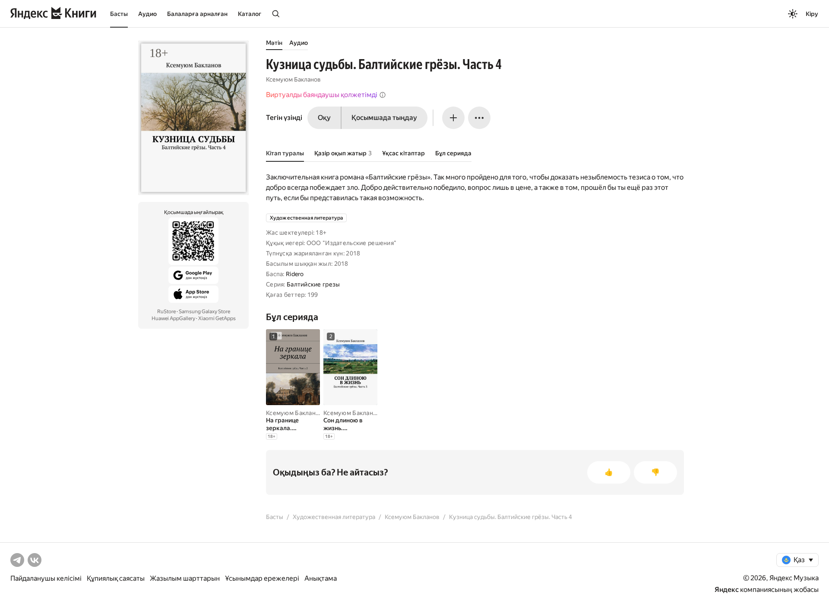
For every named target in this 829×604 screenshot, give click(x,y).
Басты (119, 13)
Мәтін (274, 42)
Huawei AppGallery (173, 318)
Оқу (324, 117)
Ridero (295, 274)
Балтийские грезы (313, 284)
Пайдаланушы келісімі (46, 578)
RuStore (166, 311)
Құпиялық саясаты (116, 578)
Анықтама (320, 578)
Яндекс (727, 589)
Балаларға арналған (197, 13)
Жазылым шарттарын (185, 578)
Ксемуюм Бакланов (293, 79)
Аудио (147, 13)
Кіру (812, 13)
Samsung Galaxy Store (204, 311)
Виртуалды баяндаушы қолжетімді (321, 95)
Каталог (249, 13)
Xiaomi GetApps (217, 318)
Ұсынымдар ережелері (262, 578)
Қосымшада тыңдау (384, 117)
